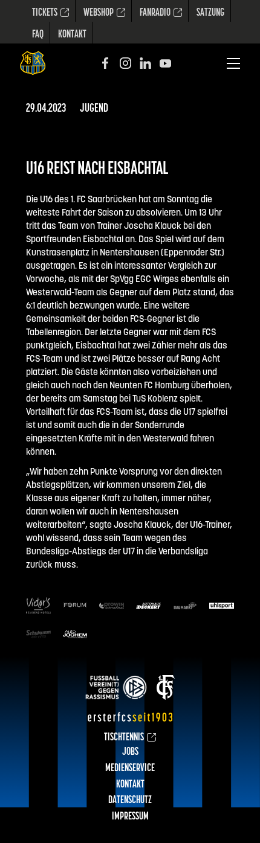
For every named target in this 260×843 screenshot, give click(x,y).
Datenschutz (130, 800)
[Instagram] (125, 63)
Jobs (130, 752)
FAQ (38, 35)
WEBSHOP (98, 13)
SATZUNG (210, 13)
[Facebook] (105, 63)
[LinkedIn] (145, 63)
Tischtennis (124, 737)
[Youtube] (165, 63)
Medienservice (130, 768)
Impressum (130, 817)
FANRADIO (155, 13)
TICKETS (44, 13)
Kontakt (72, 35)
